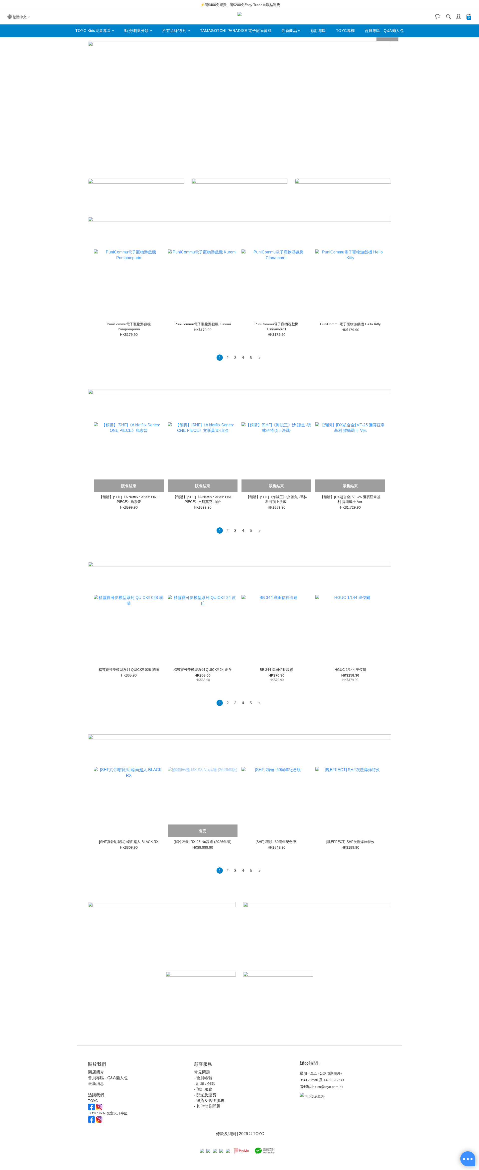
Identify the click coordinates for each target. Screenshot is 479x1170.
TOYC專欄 (345, 30)
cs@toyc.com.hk (330, 1087)
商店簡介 (96, 1072)
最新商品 (289, 30)
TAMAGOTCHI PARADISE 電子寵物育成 (235, 30)
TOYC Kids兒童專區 (93, 30)
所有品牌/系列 (174, 30)
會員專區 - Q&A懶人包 (384, 30)
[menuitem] (220, 357)
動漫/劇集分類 (136, 30)
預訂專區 (318, 30)
